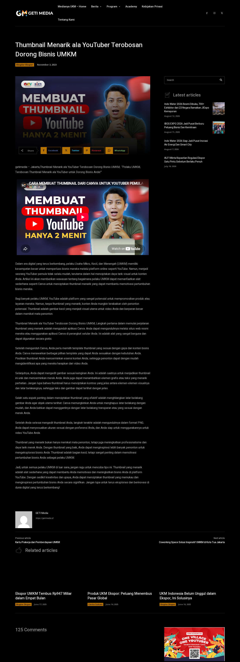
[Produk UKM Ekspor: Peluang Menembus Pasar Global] (120, 574)
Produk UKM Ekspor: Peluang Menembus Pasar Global (119, 596)
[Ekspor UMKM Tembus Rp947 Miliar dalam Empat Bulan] (47, 574)
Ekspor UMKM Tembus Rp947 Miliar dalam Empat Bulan (43, 596)
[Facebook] (207, 13)
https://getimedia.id (44, 518)
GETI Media (42, 513)
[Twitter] (222, 13)
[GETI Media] (23, 519)
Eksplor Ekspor (24, 64)
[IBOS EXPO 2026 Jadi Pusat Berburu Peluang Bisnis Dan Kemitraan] (219, 127)
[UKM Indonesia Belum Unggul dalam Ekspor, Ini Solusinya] (192, 574)
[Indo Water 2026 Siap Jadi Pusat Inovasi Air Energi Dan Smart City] (219, 144)
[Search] (221, 80)
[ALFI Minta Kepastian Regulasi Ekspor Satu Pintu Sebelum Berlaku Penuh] (219, 161)
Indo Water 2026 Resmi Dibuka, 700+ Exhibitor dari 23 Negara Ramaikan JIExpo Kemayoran (186, 107)
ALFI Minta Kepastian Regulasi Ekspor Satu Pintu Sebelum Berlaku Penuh (184, 160)
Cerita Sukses (95, 604)
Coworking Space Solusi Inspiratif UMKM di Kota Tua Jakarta (192, 542)
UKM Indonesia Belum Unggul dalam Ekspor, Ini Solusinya (188, 596)
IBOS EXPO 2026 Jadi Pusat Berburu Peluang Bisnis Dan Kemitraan (184, 125)
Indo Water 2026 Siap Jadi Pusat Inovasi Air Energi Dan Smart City (186, 142)
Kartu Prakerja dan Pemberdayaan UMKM (37, 542)
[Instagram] (214, 13)
